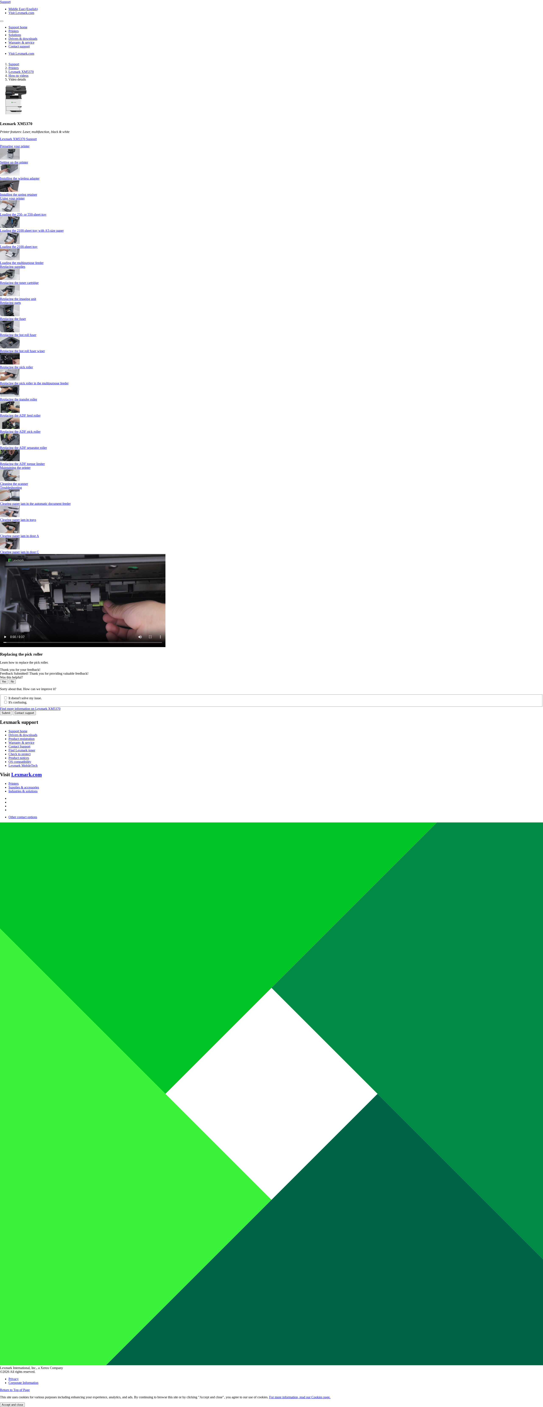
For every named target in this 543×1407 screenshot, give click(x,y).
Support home (17, 731)
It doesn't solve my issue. (25, 698)
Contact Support (19, 746)
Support (13, 64)
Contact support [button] (19, 46)
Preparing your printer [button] (14, 146)
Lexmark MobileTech (23, 765)
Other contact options (22, 817)
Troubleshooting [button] (11, 487)
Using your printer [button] (12, 198)
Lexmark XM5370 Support (18, 139)
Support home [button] (17, 27)
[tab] (271, 146)
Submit (6, 713)
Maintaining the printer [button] (15, 467)
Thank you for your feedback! (20, 669)
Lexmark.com (26, 774)
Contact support (24, 713)
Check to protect (19, 754)
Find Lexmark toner (21, 750)
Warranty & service (21, 742)
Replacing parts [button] (10, 302)
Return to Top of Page (15, 1390)
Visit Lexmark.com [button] (21, 13)
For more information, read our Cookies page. (299, 1397)
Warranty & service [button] (21, 42)
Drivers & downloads (22, 735)
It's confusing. (17, 702)
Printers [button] (13, 31)
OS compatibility (19, 762)
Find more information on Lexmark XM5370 (30, 708)
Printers (13, 68)
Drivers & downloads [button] (22, 38)
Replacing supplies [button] (12, 266)
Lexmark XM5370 (21, 72)
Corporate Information (23, 1383)
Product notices (18, 758)
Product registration (21, 739)
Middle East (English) (23, 9)
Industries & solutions (23, 791)
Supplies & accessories (23, 787)
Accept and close (12, 1404)
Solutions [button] (14, 35)
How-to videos (18, 75)
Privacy (13, 1379)
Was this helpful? (11, 677)
